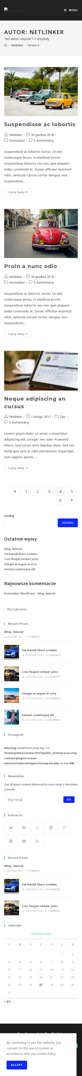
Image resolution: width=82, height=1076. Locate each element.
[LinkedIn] (51, 828)
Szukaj (9, 516)
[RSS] (37, 841)
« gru (7, 1001)
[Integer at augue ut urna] (11, 695)
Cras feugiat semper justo (21, 559)
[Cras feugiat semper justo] (11, 673)
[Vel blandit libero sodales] (11, 652)
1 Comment (33, 636)
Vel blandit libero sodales (20, 554)
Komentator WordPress (19, 593)
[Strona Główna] (5, 45)
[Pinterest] (64, 828)
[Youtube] (24, 841)
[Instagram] (37, 828)
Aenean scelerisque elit (19, 569)
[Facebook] (24, 828)
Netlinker (15, 135)
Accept (17, 1065)
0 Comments (52, 655)
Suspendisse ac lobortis (39, 124)
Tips (63, 417)
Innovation (17, 140)
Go (69, 799)
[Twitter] (11, 828)
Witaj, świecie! (13, 549)
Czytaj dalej (19, 193)
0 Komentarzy (44, 140)
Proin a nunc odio (30, 266)
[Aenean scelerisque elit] (11, 717)
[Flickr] (11, 841)
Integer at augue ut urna (20, 564)
